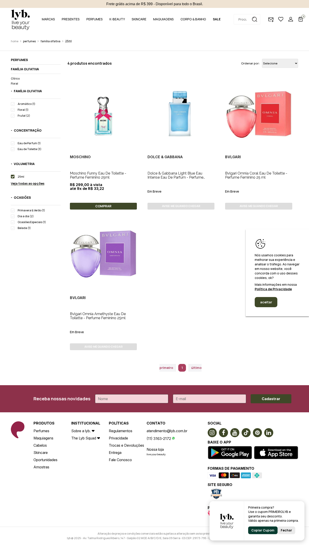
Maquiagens (43, 438)
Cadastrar (271, 398)
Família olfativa (50, 41)
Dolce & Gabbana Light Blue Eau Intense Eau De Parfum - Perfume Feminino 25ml (175, 177)
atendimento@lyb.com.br (167, 431)
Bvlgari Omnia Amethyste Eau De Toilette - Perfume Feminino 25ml (98, 316)
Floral (14, 83)
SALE (217, 19)
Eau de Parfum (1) (29, 143)
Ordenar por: (250, 63)
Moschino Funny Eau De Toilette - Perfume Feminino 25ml (98, 175)
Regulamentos (120, 431)
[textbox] (247, 19)
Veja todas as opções (27, 183)
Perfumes (29, 41)
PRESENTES (71, 19)
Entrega (115, 452)
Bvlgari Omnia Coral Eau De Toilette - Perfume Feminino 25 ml (256, 175)
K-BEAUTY (117, 19)
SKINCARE (139, 19)
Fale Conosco (120, 460)
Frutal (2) (24, 116)
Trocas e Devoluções (126, 445)
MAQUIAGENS (163, 19)
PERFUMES (94, 19)
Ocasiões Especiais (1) (32, 222)
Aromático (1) (26, 104)
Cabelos (40, 445)
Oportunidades (45, 460)
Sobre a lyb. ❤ (83, 431)
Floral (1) (23, 110)
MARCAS (48, 19)
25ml (68, 41)
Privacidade (118, 438)
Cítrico (15, 78)
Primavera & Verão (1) (31, 210)
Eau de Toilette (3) (29, 149)
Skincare (40, 452)
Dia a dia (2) (26, 216)
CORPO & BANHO (193, 19)
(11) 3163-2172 (159, 438)
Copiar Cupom (262, 530)
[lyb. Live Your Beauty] (20, 19)
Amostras (41, 467)
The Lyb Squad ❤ (85, 438)
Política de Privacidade (273, 289)
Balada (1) (24, 228)
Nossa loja (155, 449)
